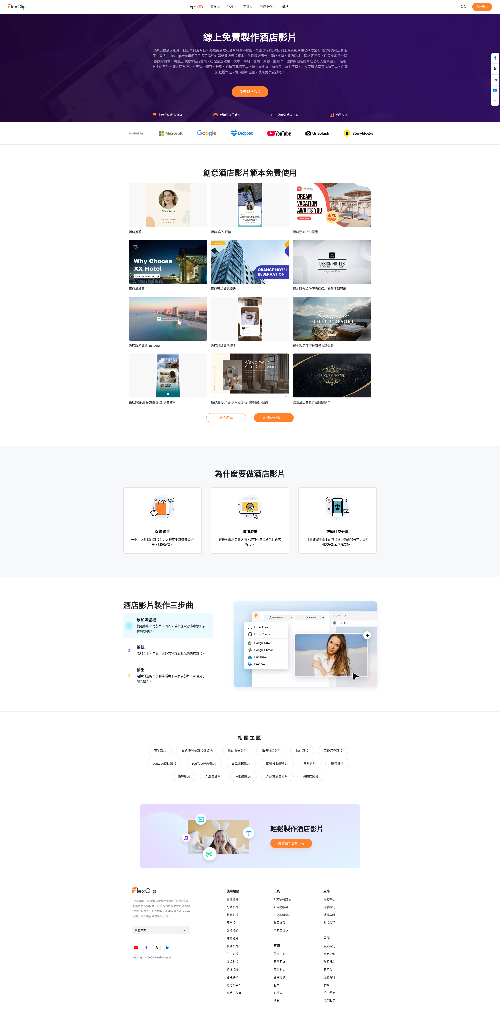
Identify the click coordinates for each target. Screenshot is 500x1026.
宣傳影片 (232, 899)
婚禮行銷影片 (271, 751)
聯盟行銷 (329, 962)
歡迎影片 (302, 751)
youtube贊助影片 (164, 763)
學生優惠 (329, 993)
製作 (213, 7)
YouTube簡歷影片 (204, 763)
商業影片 (160, 751)
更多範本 (226, 418)
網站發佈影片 (237, 751)
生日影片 (232, 954)
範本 (193, 7)
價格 (285, 7)
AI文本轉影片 (282, 915)
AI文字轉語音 (282, 899)
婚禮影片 (232, 938)
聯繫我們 (329, 907)
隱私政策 (329, 1001)
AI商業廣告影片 (277, 776)
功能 (276, 1001)
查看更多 (232, 993)
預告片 (231, 922)
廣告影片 (337, 763)
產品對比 (279, 969)
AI (231, 7)
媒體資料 (329, 977)
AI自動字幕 (281, 907)
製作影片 (482, 7)
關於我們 (329, 946)
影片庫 (278, 993)
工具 (246, 7)
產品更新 (329, 954)
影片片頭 (232, 930)
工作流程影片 (333, 751)
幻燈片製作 (234, 969)
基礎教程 (329, 915)
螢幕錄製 (279, 922)
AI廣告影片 (213, 776)
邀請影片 (232, 962)
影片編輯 (232, 977)
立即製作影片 (272, 418)
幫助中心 (329, 899)
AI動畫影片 (243, 776)
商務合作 (329, 969)
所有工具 (279, 930)
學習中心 (266, 7)
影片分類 (279, 977)
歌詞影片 (232, 946)
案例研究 (279, 962)
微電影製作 (234, 985)
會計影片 (309, 763)
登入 (463, 7)
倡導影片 (184, 776)
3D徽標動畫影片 (276, 763)
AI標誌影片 (310, 776)
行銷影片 (232, 907)
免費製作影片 (250, 92)
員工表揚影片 (240, 763)
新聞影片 (232, 915)
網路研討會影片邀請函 (197, 751)
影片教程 (329, 922)
